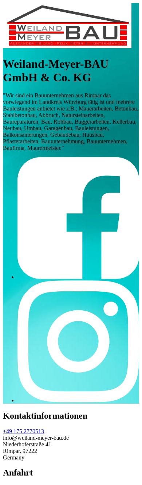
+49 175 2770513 (23, 431)
